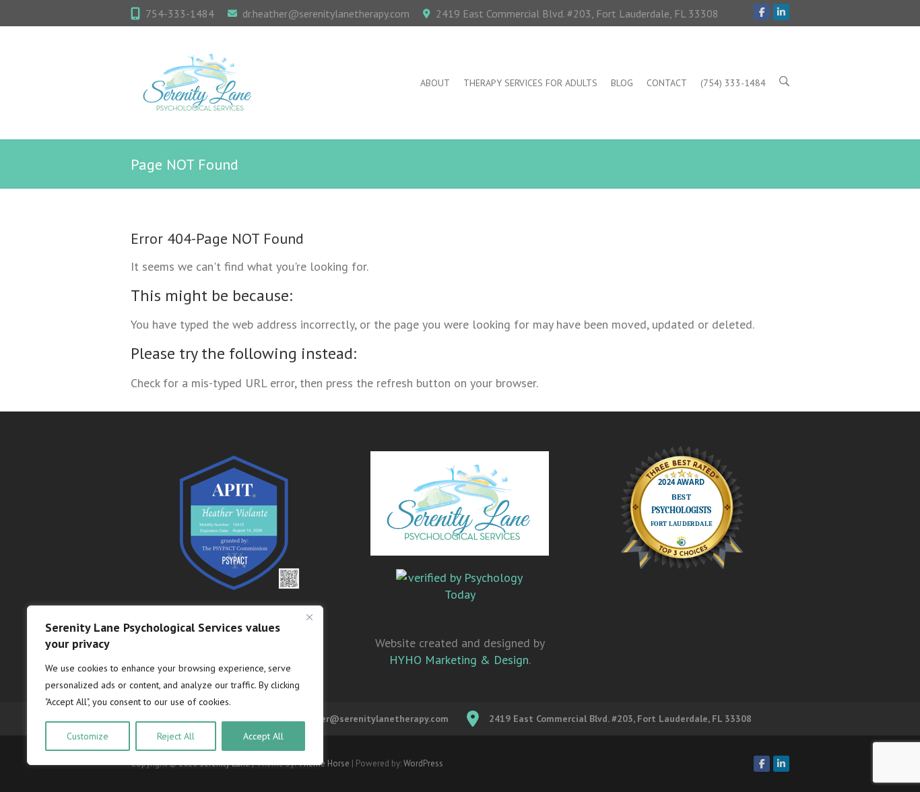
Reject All (176, 736)
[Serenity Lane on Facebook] (762, 12)
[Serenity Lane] (198, 83)
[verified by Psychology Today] (460, 595)
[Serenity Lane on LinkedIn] (781, 12)
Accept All (263, 736)
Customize (87, 736)
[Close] (309, 617)
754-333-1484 (179, 13)
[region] (175, 685)
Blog (622, 83)
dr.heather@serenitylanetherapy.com (325, 13)
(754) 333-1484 (733, 83)
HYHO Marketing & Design (459, 659)
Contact (667, 83)
